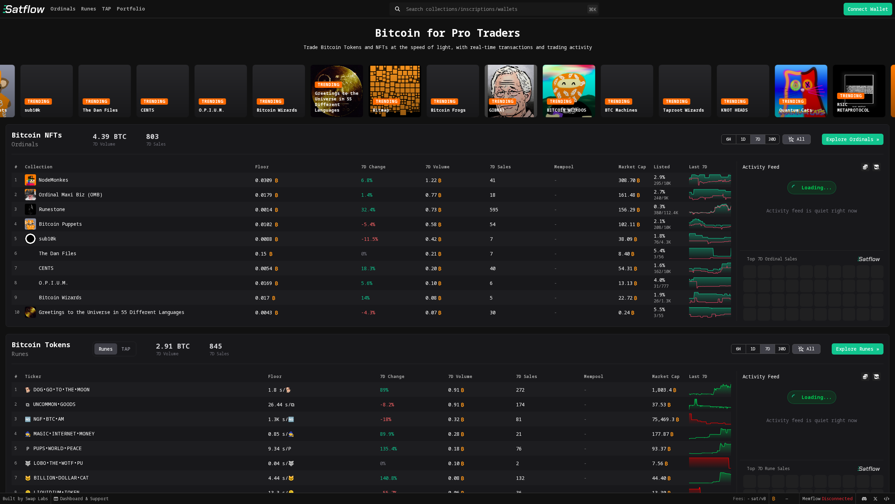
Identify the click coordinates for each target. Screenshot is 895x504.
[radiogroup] (750, 139)
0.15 (260, 253)
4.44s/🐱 (281, 478)
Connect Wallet (868, 9)
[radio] (796, 139)
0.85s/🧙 (281, 433)
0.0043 (263, 312)
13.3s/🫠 (281, 492)
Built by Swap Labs (25, 499)
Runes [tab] (106, 348)
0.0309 (263, 180)
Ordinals (63, 8)
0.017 (262, 297)
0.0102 (263, 224)
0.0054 (263, 268)
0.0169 (263, 283)
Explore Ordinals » (852, 139)
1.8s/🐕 (279, 389)
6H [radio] (728, 139)
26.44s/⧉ (281, 404)
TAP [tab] (125, 348)
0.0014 (263, 209)
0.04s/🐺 (281, 463)
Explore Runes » (857, 348)
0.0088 (263, 239)
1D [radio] (743, 139)
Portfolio (131, 8)
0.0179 (263, 194)
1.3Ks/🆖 (281, 419)
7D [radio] (757, 139)
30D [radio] (772, 139)
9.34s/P (279, 448)
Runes (88, 8)
